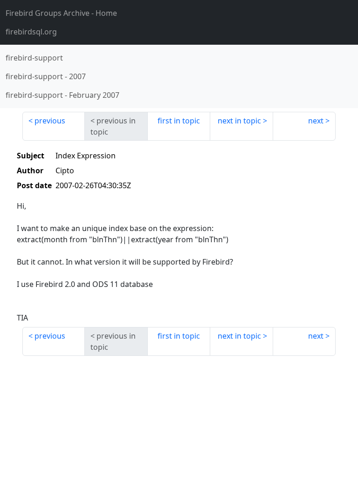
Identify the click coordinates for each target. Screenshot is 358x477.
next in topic (239, 121)
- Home (61, 13)
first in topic (179, 121)
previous (49, 121)
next (316, 121)
